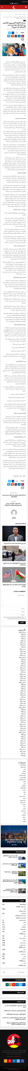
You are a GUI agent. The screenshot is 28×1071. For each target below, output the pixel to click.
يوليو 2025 (23, 659)
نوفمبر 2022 (23, 726)
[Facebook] (22, 1061)
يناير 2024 (23, 697)
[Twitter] (18, 1061)
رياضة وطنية (23, 802)
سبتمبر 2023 (23, 705)
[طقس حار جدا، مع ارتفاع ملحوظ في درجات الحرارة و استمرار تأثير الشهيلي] (22, 881)
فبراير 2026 (23, 645)
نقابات (24, 819)
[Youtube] (10, 1061)
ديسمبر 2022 (23, 724)
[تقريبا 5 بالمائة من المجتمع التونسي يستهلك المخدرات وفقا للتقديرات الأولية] (22, 890)
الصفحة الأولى (22, 775)
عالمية (24, 808)
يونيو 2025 (23, 661)
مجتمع (24, 817)
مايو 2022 (23, 738)
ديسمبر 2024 (23, 674)
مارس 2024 (23, 693)
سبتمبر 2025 (23, 655)
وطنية (24, 821)
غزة (20, 476)
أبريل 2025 (23, 665)
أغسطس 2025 (22, 657)
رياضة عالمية (23, 800)
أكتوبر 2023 (23, 703)
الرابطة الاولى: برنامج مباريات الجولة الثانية (16, 1014)
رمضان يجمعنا (22, 796)
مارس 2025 (23, 668)
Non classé (23, 765)
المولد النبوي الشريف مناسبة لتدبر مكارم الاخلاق (15, 1010)
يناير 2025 (23, 672)
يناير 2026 (23, 647)
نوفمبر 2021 (23, 751)
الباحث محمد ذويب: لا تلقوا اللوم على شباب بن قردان (10, 856)
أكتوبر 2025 (23, 653)
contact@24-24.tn (16, 1056)
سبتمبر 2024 (23, 680)
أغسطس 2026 (22, 632)
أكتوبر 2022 (23, 728)
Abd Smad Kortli (17, 1069)
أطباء (24, 476)
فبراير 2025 (23, 670)
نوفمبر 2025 (23, 651)
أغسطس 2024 (22, 682)
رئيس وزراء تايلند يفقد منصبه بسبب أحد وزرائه (15, 543)
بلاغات (24, 781)
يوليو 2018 (23, 755)
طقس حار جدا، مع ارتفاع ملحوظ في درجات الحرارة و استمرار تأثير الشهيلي (10, 881)
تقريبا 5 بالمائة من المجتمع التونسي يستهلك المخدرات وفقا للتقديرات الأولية (11, 890)
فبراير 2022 (23, 745)
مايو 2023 (23, 713)
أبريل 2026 (23, 640)
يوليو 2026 (23, 634)
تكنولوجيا (24, 785)
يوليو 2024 (23, 684)
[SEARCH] (4, 972)
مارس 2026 (23, 642)
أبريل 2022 (23, 741)
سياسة (24, 804)
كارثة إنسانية (16, 476)
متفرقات (24, 815)
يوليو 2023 (23, 709)
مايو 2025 (23, 663)
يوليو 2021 (23, 753)
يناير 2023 (23, 722)
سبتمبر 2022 (23, 730)
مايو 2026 (23, 638)
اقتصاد (24, 771)
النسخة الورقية (25, 1)
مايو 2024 (23, 688)
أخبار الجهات (23, 767)
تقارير (24, 783)
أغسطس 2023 (22, 707)
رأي (25, 794)
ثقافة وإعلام (23, 788)
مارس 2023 (23, 718)
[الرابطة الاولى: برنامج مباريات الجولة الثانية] (22, 873)
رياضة (24, 798)
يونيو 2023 (23, 711)
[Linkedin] (14, 1061)
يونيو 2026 (23, 636)
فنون (24, 813)
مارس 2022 (23, 743)
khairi (23, 29)
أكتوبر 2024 (23, 678)
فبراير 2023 (23, 720)
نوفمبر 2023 (23, 701)
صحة (24, 806)
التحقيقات (23, 773)
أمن (25, 769)
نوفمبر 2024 (23, 676)
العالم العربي (23, 777)
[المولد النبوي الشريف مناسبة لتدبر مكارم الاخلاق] (22, 865)
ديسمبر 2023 (23, 699)
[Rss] (5, 1061)
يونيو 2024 (23, 686)
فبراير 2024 (23, 695)
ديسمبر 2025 (23, 649)
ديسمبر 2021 (23, 749)
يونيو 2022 (23, 736)
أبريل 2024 (23, 690)
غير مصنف (23, 810)
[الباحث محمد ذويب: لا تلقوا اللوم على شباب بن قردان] (22, 857)
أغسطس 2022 (22, 732)
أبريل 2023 (23, 715)
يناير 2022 (23, 747)
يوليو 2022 (23, 734)
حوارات (24, 790)
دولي (24, 20)
